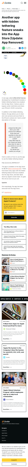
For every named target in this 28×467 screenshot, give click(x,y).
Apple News (4, 433)
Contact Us (4, 430)
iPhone (8, 8)
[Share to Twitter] (22, 48)
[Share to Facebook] (20, 48)
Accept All (14, 460)
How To (3, 438)
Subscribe (14, 217)
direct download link (14, 168)
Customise (14, 464)
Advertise (4, 440)
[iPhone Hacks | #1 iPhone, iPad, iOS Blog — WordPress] (6, 3)
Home (3, 8)
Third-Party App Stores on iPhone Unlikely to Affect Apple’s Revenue (14, 232)
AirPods (16, 299)
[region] (14, 455)
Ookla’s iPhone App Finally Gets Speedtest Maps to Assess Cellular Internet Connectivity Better (14, 247)
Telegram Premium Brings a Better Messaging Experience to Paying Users (14, 237)
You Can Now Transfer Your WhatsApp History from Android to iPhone (12, 242)
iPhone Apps (15, 8)
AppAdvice (7, 192)
